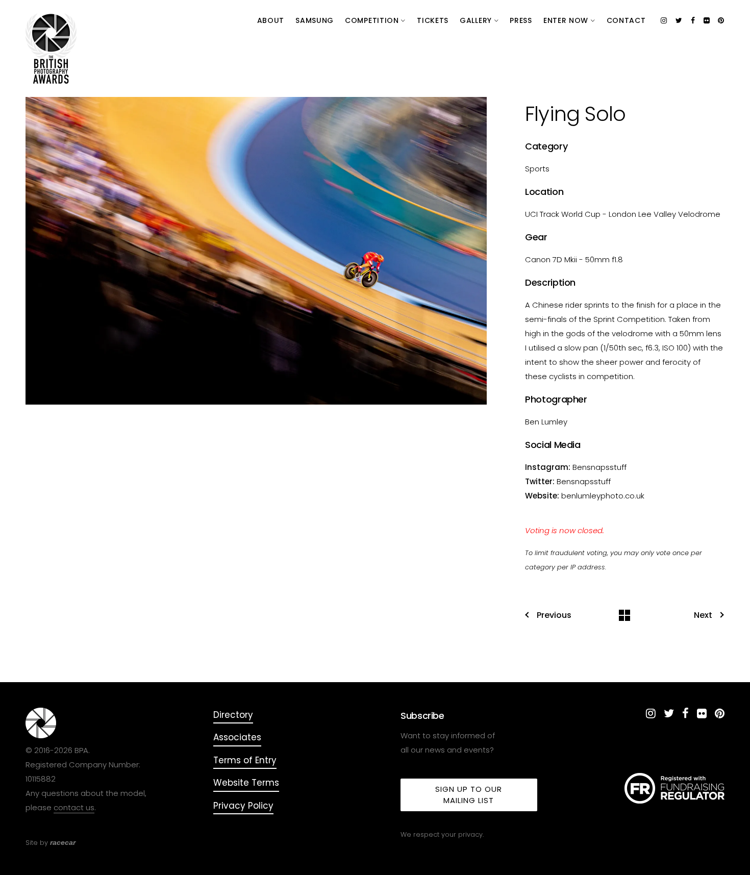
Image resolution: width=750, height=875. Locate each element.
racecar (63, 842)
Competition (373, 20)
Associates (237, 737)
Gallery (477, 20)
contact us (74, 807)
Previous (554, 615)
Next (703, 615)
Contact (626, 20)
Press (521, 20)
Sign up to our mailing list (468, 795)
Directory (233, 715)
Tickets (432, 20)
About (271, 20)
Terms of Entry (245, 760)
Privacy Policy (243, 805)
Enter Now (567, 20)
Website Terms (246, 783)
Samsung (314, 20)
